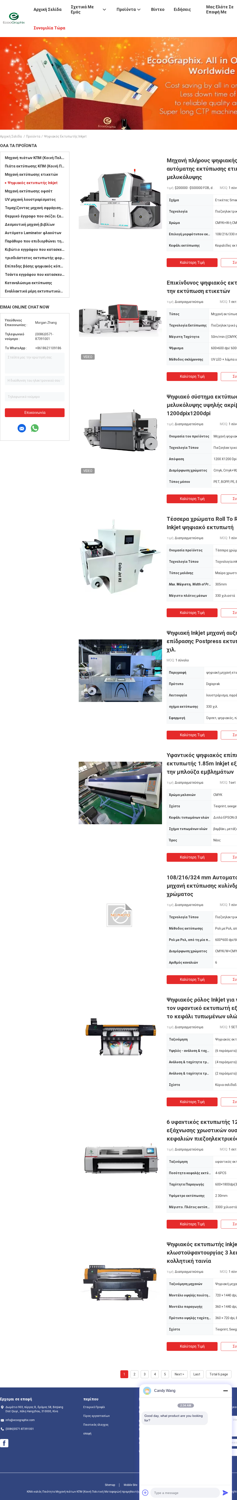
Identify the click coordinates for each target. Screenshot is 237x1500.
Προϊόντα (33, 136)
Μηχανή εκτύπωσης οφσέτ (29, 191)
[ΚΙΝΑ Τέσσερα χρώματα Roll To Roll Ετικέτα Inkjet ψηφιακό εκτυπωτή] (120, 556)
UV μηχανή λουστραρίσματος (30, 199)
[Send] (225, 1492)
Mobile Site (130, 1485)
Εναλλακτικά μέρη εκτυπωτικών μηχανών (35, 291)
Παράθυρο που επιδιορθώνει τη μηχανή (35, 241)
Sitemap (110, 1485)
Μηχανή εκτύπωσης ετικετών (31, 174)
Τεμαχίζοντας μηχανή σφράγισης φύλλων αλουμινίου (35, 208)
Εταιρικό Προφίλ (94, 1407)
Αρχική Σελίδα (11, 136)
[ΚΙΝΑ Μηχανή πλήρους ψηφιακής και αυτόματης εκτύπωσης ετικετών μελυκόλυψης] (120, 198)
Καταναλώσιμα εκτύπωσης (28, 283)
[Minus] (225, 1390)
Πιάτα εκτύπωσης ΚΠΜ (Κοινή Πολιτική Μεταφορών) (35, 166)
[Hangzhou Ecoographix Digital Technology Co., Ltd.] (14, 18)
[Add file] (145, 1492)
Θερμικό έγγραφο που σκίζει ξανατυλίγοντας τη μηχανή (35, 216)
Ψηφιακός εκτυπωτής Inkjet (33, 183)
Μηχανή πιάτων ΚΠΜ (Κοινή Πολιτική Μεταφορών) (35, 158)
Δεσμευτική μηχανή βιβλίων (30, 224)
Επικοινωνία (34, 412)
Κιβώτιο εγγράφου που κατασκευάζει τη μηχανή (35, 249)
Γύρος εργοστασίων (96, 1416)
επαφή (87, 1433)
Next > (179, 1374)
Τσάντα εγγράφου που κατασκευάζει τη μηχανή (35, 274)
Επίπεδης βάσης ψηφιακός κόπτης (35, 266)
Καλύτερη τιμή (192, 262)
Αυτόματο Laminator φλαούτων (33, 233)
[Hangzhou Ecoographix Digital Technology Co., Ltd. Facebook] (4, 1443)
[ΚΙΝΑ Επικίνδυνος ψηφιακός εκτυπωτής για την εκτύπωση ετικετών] (120, 320)
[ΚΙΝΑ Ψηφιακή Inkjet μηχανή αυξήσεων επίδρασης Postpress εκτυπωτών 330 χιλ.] (120, 670)
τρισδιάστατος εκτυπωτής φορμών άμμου (35, 258)
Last (196, 1374)
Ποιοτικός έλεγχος (96, 1424)
